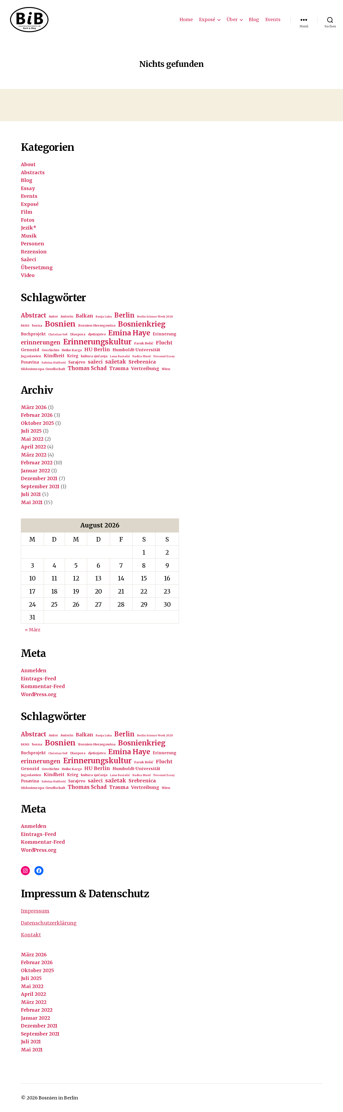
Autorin (67, 316)
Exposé (207, 19)
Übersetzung (37, 267)
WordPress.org (38, 694)
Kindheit (54, 356)
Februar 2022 (36, 463)
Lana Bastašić (120, 356)
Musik (29, 236)
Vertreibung (145, 368)
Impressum (35, 911)
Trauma (119, 368)
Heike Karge (72, 350)
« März (32, 630)
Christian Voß (58, 334)
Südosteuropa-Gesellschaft (43, 369)
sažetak (115, 362)
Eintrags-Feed (38, 679)
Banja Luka (104, 316)
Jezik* (28, 228)
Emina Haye (129, 333)
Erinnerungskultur (97, 341)
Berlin (124, 315)
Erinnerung (164, 334)
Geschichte (50, 350)
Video (28, 275)
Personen (32, 244)
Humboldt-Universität (136, 349)
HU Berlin (97, 349)
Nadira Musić (141, 356)
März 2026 (34, 407)
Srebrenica (142, 362)
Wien (166, 369)
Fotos (27, 220)
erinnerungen (41, 342)
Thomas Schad (87, 368)
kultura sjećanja (94, 356)
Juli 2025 (31, 431)
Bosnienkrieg (141, 324)
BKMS (25, 325)
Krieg (72, 355)
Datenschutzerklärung (49, 923)
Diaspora (77, 334)
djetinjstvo (97, 334)
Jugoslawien (31, 356)
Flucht (164, 343)
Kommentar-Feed (43, 686)
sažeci (95, 362)
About (28, 164)
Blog (254, 19)
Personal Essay (164, 356)
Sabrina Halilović (53, 362)
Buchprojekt (33, 334)
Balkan (84, 316)
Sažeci (28, 259)
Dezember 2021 (39, 478)
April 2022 (33, 447)
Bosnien (60, 324)
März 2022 (33, 455)
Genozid (30, 349)
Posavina (30, 362)
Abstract (33, 315)
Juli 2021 (31, 494)
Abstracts (33, 172)
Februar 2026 (37, 415)
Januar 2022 (35, 471)
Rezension (34, 252)
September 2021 (40, 486)
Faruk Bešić (143, 343)
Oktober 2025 (37, 423)
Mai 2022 (32, 439)
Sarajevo (76, 362)
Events (272, 19)
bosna (37, 325)
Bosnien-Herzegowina (97, 325)
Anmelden (33, 671)
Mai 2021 (32, 502)
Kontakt (31, 935)
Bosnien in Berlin (58, 1098)
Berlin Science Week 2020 (155, 316)
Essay (28, 188)
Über (232, 19)
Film (26, 212)
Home (186, 19)
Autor (53, 316)
